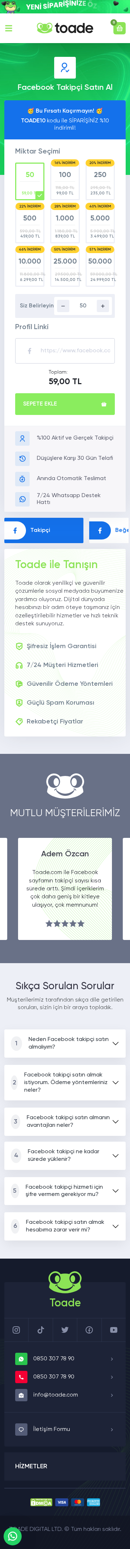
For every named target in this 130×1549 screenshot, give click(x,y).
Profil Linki (32, 327)
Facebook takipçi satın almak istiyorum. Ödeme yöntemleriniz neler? (60, 1082)
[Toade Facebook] (89, 1330)
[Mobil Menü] (8, 28)
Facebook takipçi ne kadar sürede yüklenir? (57, 1155)
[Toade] (65, 28)
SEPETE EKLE (40, 404)
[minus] (63, 306)
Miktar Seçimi (37, 151)
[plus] (103, 306)
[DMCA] (41, 1502)
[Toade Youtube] (114, 1330)
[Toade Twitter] (65, 1330)
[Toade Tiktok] (40, 1330)
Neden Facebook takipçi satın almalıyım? (61, 1043)
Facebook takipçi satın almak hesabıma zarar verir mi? (58, 1226)
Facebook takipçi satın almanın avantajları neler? (62, 1121)
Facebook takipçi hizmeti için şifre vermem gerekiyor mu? (58, 1191)
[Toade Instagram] (16, 1330)
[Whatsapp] (13, 1536)
